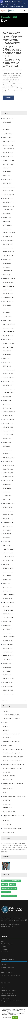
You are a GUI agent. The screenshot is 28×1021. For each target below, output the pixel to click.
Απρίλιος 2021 (7, 362)
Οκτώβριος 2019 (8, 427)
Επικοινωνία (23, 4)
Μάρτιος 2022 (7, 320)
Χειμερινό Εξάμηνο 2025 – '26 (12, 828)
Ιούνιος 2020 (7, 400)
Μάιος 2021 (6, 358)
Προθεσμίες (7, 800)
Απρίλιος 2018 (7, 495)
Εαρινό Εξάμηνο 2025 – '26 (11, 734)
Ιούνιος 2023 (7, 263)
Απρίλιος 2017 (7, 541)
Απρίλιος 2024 (7, 225)
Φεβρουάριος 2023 (9, 278)
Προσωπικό (4, 946)
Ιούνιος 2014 (7, 667)
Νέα (4, 792)
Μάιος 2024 (6, 221)
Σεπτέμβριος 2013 (8, 694)
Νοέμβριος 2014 (8, 648)
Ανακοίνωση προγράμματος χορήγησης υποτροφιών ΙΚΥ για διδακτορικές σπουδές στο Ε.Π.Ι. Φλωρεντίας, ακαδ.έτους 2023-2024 (13, 49)
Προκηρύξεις (7, 804)
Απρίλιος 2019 (7, 450)
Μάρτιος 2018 (7, 499)
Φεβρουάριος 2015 (8, 636)
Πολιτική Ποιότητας (20, 3)
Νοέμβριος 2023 (8, 244)
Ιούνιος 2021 (7, 354)
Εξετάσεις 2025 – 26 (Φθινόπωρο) (13, 764)
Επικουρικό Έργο (6, 892)
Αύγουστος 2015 (8, 617)
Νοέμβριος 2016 (8, 560)
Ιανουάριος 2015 (8, 640)
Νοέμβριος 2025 (8, 152)
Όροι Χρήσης (5, 998)
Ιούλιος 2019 (7, 438)
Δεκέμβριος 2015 (8, 602)
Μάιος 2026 (6, 129)
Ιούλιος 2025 (7, 168)
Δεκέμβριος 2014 (8, 644)
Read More (8, 97)
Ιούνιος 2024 (7, 217)
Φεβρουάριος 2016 (8, 594)
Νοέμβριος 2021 (8, 335)
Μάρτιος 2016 (7, 591)
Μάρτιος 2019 (7, 453)
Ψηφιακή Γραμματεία (7, 967)
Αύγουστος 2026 (8, 118)
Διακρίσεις (6, 726)
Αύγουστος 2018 (8, 480)
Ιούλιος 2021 (7, 350)
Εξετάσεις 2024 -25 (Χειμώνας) (12, 760)
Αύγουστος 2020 (8, 392)
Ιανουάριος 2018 (8, 507)
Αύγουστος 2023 (8, 255)
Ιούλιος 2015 (7, 621)
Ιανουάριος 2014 (8, 682)
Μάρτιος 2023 (7, 274)
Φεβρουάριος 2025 (9, 187)
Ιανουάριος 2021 (8, 373)
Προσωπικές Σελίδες (7, 993)
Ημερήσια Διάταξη (9, 775)
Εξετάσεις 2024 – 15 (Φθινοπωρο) (13, 756)
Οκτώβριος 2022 (8, 293)
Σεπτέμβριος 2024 (8, 206)
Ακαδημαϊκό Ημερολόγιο (8, 3)
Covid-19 (5, 711)
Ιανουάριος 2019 (8, 461)
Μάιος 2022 (6, 312)
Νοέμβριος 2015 (8, 606)
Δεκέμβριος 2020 (8, 377)
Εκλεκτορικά (7, 745)
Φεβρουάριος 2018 (8, 503)
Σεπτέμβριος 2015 (8, 613)
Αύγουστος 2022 (8, 301)
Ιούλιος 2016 (7, 575)
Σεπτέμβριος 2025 (8, 160)
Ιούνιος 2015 (7, 625)
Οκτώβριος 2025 (8, 156)
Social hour (5, 880)
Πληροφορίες (5, 949)
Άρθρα (5, 722)
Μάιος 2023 (6, 267)
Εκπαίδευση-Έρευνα (7, 944)
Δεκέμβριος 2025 (8, 148)
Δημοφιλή (19, 1)
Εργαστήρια (6, 772)
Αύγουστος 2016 (8, 572)
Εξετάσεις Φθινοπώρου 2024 (9, 888)
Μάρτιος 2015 (7, 633)
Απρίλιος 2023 (7, 270)
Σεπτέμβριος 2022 (8, 297)
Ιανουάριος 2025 (8, 190)
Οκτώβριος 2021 (8, 339)
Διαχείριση (12, 6)
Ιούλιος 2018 (7, 484)
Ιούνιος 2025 (7, 171)
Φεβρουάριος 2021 (8, 370)
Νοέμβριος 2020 (8, 381)
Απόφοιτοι (5, 6)
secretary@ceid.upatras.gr (13, 924)
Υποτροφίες (7, 824)
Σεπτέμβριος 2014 (8, 655)
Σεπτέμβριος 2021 (8, 343)
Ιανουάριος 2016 (8, 598)
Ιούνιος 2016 (7, 579)
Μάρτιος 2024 (7, 229)
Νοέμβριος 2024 (8, 198)
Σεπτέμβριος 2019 (8, 431)
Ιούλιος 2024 (7, 213)
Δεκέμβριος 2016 (8, 556)
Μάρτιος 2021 (7, 366)
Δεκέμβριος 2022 (8, 286)
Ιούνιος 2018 (7, 488)
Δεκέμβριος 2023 (8, 240)
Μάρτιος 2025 (7, 183)
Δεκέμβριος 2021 (8, 331)
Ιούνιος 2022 (7, 309)
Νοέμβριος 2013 (8, 690)
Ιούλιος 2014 (7, 663)
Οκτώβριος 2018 (8, 472)
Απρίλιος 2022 (7, 316)
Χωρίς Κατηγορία (8, 832)
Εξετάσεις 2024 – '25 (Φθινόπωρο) (13, 749)
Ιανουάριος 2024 (8, 236)
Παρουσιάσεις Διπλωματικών (9, 895)
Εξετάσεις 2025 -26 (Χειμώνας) (12, 768)
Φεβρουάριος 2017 (8, 549)
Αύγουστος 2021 (8, 347)
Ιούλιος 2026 (7, 122)
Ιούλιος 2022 (7, 305)
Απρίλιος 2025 (7, 179)
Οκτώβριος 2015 (8, 610)
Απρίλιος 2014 (7, 671)
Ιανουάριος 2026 (8, 145)
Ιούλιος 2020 (7, 396)
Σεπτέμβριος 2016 (8, 568)
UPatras (3, 987)
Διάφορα (6, 730)
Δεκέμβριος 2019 (8, 419)
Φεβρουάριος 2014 (8, 678)
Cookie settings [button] (6, 1017)
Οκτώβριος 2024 (8, 202)
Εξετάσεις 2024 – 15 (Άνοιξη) (11, 753)
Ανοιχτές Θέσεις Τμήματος (11, 718)
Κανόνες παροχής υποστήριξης (10, 975)
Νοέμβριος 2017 (8, 514)
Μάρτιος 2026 (7, 137)
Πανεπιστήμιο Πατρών (10, 1)
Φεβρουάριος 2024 (9, 232)
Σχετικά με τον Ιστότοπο (8, 995)
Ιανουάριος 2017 (8, 553)
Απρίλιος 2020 (7, 404)
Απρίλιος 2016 (7, 587)
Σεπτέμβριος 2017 (8, 522)
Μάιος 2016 (6, 583)
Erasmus (16, 4)
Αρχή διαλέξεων (15, 880)
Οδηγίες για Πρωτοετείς (7, 4)
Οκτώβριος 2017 (8, 518)
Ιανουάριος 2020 (8, 415)
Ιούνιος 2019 (7, 442)
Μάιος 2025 (6, 175)
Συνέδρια (6, 820)
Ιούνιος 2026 (7, 126)
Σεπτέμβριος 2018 (8, 476)
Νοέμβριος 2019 (8, 423)
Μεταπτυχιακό (7, 788)
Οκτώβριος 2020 (8, 385)
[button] (1, 1)
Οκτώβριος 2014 (8, 652)
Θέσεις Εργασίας (8, 779)
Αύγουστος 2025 (8, 164)
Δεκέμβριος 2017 (8, 511)
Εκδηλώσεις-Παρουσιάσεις (11, 741)
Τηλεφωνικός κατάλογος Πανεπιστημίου (13, 1001)
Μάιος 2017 (6, 537)
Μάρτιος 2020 (7, 408)
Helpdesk (4, 969)
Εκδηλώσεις (7, 737)
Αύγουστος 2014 (8, 659)
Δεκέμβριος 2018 (8, 465)
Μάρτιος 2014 (7, 674)
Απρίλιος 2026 (7, 133)
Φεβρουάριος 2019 (8, 457)
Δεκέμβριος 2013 (8, 686)
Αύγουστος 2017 (8, 526)
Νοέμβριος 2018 (8, 469)
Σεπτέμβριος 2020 (9, 389)
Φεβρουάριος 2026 (9, 141)
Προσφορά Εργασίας (9, 811)
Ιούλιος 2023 (7, 259)
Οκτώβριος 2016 (8, 564)
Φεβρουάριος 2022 (9, 324)
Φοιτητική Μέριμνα (20, 6)
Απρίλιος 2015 (7, 629)
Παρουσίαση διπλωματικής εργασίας (14, 796)
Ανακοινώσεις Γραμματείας (11, 714)
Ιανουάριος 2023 (8, 282)
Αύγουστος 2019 (8, 434)
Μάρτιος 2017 (7, 545)
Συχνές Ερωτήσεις (6, 972)
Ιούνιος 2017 (7, 533)
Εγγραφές (12, 884)
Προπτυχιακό (7, 807)
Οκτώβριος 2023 (8, 248)
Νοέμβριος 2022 (8, 290)
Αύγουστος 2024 (8, 209)
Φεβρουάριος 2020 (9, 411)
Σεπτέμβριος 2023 (8, 251)
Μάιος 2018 (6, 492)
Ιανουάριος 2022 (8, 328)
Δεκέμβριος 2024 (8, 194)
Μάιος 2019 (6, 446)
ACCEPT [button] (15, 1017)
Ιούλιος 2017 (7, 530)
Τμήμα (3, 941)
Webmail (3, 964)
